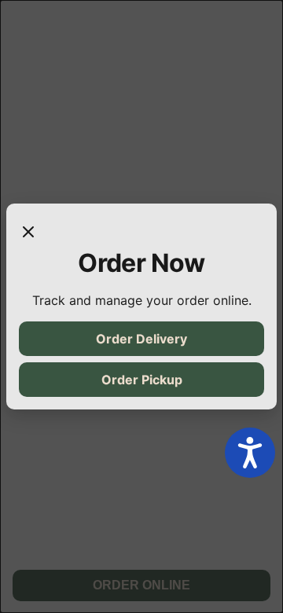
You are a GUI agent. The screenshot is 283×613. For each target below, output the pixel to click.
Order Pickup (141, 379)
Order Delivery (141, 339)
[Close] (28, 232)
